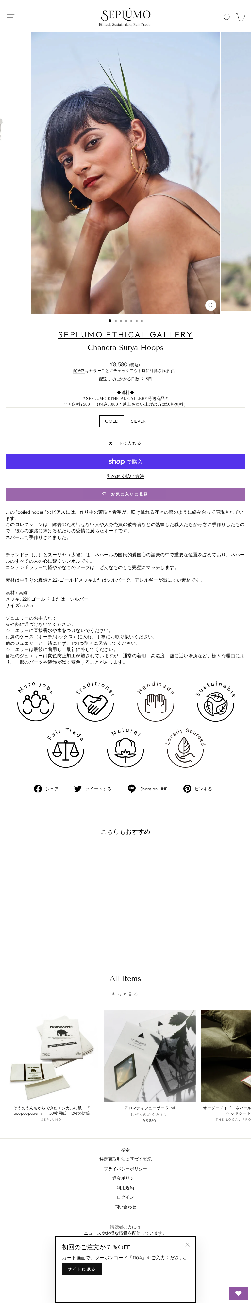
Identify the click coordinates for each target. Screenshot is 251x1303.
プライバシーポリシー (125, 1168)
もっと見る (126, 994)
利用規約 (125, 1187)
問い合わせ (126, 1206)
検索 (125, 1149)
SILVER (138, 421)
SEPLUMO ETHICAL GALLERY (125, 334)
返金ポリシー (125, 1178)
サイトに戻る (82, 1269)
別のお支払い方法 (125, 476)
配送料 (79, 370)
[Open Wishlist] (238, 1293)
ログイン (125, 1197)
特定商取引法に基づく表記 (125, 1159)
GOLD (111, 421)
